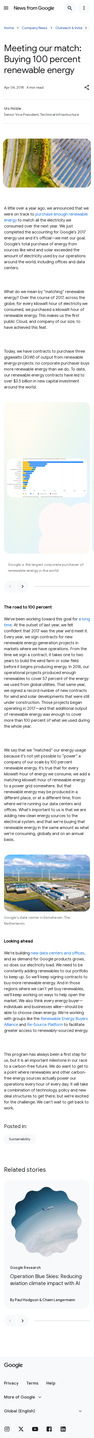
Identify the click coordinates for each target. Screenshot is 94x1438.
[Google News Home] (34, 8)
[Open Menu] (6, 8)
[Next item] (23, 586)
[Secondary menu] (84, 8)
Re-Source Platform (45, 1024)
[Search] (70, 8)
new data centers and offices (57, 953)
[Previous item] (10, 586)
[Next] (86, 28)
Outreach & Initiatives (72, 28)
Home (9, 28)
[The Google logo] (13, 1365)
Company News (34, 28)
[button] (87, 87)
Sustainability (19, 1139)
